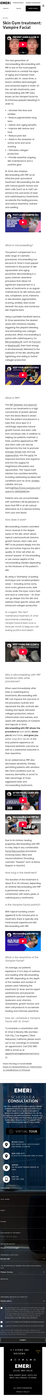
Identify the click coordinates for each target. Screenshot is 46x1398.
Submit (23, 1340)
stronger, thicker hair (15, 451)
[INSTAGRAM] (15, 1360)
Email (3, 1210)
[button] (43, 6)
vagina (22, 462)
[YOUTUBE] (31, 1360)
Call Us (15, 1177)
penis (30, 455)
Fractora (36, 341)
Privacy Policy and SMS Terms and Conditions (21, 1318)
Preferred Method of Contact (14, 1297)
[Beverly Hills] (6, 1144)
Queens (15, 1165)
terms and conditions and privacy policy (29, 1322)
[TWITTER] (23, 1360)
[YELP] (27, 1360)
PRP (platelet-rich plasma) (23, 404)
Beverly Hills (18, 1142)
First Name (6, 1188)
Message (4, 1279)
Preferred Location (10, 1255)
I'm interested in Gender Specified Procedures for (21, 1267)
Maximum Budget (8, 1244)
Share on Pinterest (21, 1070)
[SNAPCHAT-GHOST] (11, 1360)
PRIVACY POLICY (23, 1392)
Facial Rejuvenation (15, 851)
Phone (4, 1221)
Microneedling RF (13, 341)
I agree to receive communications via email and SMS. (24, 1326)
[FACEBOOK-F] (19, 1360)
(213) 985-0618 (18, 1179)
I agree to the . (25, 1322)
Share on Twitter (28, 1067)
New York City (18, 1153)
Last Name (5, 1199)
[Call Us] (6, 1179)
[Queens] (6, 1167)
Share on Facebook (12, 1067)
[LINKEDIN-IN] (35, 1360)
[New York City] (6, 1156)
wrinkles (35, 480)
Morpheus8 (13, 345)
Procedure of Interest (11, 1233)
